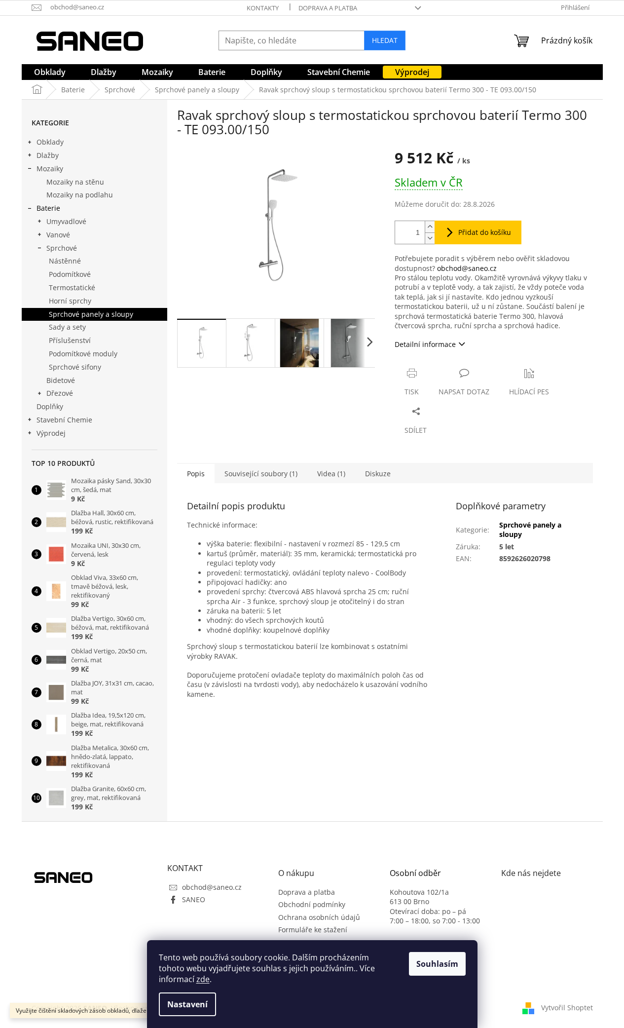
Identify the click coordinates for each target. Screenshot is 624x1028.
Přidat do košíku (484, 232)
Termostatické (72, 287)
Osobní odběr (415, 873)
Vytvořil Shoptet (567, 1007)
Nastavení (187, 1004)
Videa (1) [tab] (331, 473)
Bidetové (60, 380)
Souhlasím (437, 963)
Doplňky (50, 406)
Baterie (48, 208)
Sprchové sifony (75, 367)
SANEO (193, 899)
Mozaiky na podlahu (79, 194)
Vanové (58, 234)
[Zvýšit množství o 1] (430, 226)
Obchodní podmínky (311, 904)
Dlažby (48, 155)
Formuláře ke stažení (312, 929)
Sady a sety (67, 327)
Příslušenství (70, 340)
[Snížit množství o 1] (430, 238)
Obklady (50, 142)
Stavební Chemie (64, 419)
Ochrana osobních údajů (319, 917)
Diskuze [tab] (378, 473)
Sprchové (61, 248)
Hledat (385, 40)
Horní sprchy (70, 300)
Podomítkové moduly (83, 353)
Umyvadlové (66, 221)
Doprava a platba (327, 7)
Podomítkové (70, 274)
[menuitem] (50, 72)
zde (203, 979)
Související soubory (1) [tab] (260, 473)
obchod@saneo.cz (467, 268)
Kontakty (263, 7)
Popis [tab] (196, 473)
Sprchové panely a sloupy (91, 314)
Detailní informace (425, 344)
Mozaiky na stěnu (75, 182)
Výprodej (51, 433)
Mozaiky (50, 168)
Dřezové (59, 393)
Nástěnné (65, 261)
